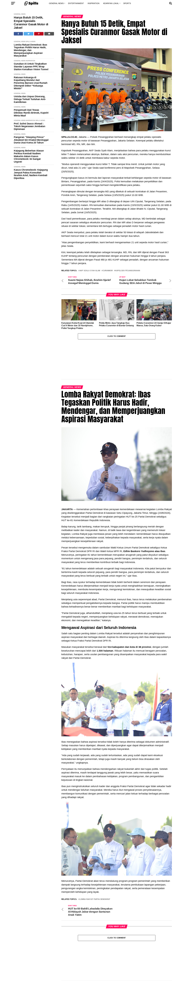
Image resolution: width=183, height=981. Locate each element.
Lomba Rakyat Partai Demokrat (94, 899)
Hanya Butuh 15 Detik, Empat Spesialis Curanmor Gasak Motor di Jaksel (31, 22)
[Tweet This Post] (28, 33)
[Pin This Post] (39, 33)
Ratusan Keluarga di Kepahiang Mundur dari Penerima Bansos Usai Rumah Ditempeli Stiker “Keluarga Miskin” (30, 83)
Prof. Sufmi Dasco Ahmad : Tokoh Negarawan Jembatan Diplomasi (29, 126)
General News (56, 3)
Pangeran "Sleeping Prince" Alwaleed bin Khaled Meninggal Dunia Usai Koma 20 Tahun (31, 140)
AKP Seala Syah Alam (89, 271)
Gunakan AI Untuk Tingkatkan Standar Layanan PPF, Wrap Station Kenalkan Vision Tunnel (31, 66)
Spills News (30, 41)
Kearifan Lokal (111, 3)
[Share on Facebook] (18, 33)
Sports (127, 3)
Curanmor (108, 271)
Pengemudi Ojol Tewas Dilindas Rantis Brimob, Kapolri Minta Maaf (31, 113)
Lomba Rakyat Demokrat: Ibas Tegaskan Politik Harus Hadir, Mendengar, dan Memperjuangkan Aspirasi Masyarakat (30, 50)
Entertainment (76, 3)
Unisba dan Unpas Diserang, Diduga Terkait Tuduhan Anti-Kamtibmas (30, 99)
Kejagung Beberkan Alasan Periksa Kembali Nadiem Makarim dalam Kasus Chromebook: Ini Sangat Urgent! (29, 156)
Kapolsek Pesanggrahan (127, 271)
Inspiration (93, 3)
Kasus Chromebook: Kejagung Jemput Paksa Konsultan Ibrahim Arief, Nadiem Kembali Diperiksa (31, 173)
